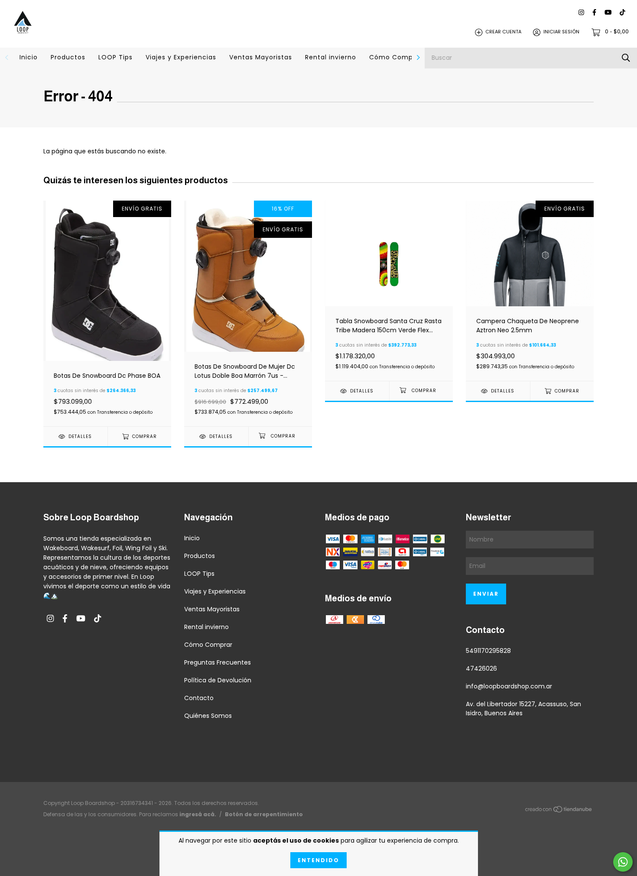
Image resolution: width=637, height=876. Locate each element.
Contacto (199, 698)
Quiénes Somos (208, 715)
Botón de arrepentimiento (264, 814)
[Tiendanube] (559, 810)
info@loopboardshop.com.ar (509, 686)
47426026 (481, 668)
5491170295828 (488, 650)
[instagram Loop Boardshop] (581, 13)
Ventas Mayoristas (260, 57)
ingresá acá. (197, 814)
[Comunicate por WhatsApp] (623, 862)
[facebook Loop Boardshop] (594, 13)
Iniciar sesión (561, 32)
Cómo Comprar (395, 57)
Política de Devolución (217, 680)
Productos (68, 57)
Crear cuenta (503, 32)
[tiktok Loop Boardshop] (622, 13)
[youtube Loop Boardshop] (608, 13)
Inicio (29, 57)
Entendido (318, 860)
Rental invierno (330, 57)
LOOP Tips (115, 57)
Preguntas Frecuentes (217, 662)
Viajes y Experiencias (181, 57)
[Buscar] (626, 58)
